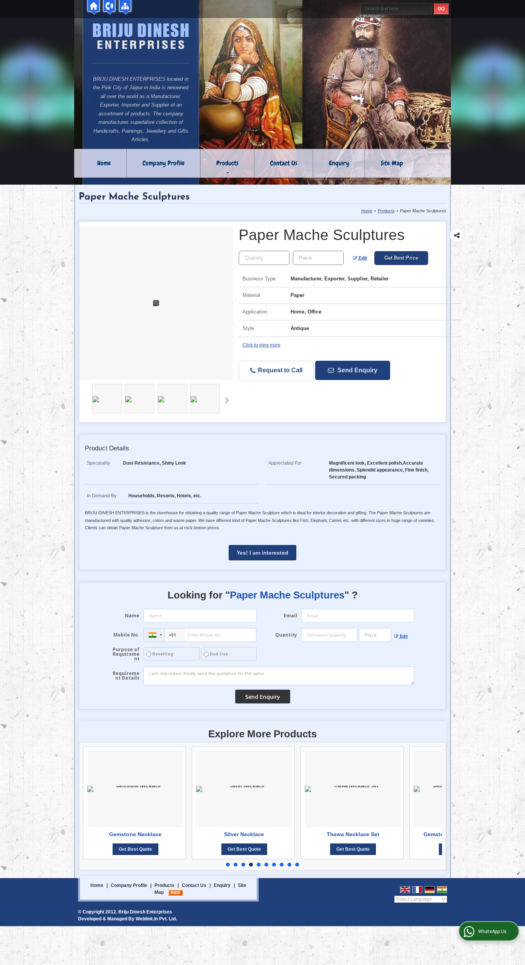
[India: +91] (154, 635)
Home (104, 163)
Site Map (392, 163)
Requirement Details (126, 675)
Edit (362, 258)
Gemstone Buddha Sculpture (402, 834)
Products (227, 163)
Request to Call (279, 370)
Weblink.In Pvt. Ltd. (156, 919)
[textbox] (318, 258)
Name (132, 615)
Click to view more (262, 345)
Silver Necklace (185, 834)
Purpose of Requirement (126, 654)
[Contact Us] (109, 6)
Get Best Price (401, 258)
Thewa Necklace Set (293, 834)
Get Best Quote (184, 849)
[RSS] (176, 892)
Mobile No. (126, 635)
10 (297, 865)
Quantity (286, 635)
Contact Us (283, 163)
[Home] (93, 6)
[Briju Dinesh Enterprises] (141, 37)
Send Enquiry (356, 370)
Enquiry (339, 163)
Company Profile (164, 163)
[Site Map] (125, 6)
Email (290, 615)
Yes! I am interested (262, 553)
